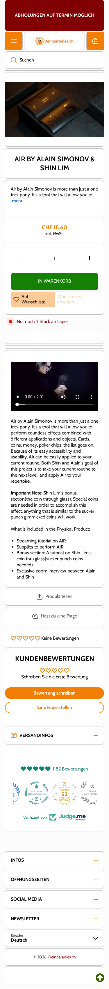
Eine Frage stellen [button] (54, 707)
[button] (95, 41)
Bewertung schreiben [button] (54, 693)
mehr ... (19, 201)
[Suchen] (11, 60)
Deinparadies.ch (62, 957)
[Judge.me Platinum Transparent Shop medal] (54, 793)
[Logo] (54, 41)
